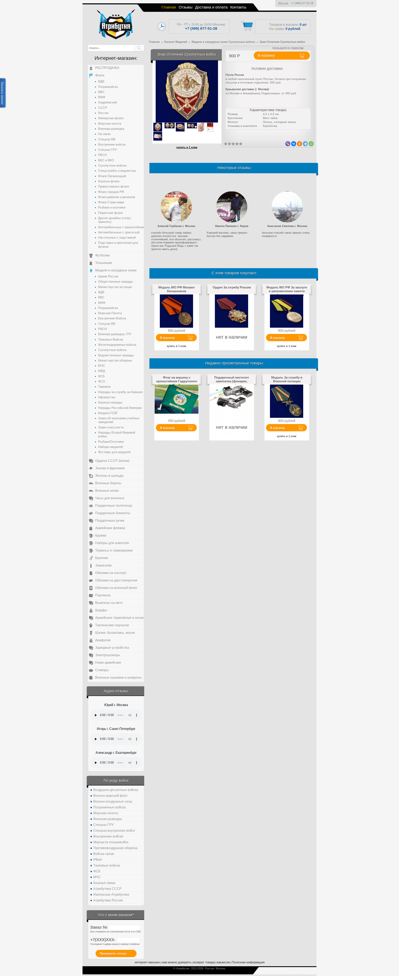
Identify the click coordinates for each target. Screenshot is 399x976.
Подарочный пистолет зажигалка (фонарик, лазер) (231, 381)
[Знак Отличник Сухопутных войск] (187, 91)
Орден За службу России (232, 287)
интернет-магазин (147, 962)
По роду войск (116, 781)
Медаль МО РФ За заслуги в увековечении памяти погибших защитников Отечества (286, 293)
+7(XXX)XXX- (103, 939)
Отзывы (185, 7)
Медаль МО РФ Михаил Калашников (176, 289)
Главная (168, 7)
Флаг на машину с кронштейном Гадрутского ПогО (176, 381)
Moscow (283, 3)
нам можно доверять (176, 962)
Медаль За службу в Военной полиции (286, 379)
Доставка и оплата (211, 7)
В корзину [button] (266, 55)
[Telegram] (305, 143)
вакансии (223, 962)
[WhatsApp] (311, 143)
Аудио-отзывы (116, 691)
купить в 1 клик (186, 147)
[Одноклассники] (299, 143)
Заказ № (99, 927)
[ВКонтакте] (293, 143)
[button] (139, 48)
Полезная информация (248, 962)
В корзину (167, 337)
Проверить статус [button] (113, 953)
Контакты (238, 7)
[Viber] (287, 143)
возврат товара (204, 962)
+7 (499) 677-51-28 (302, 3)
